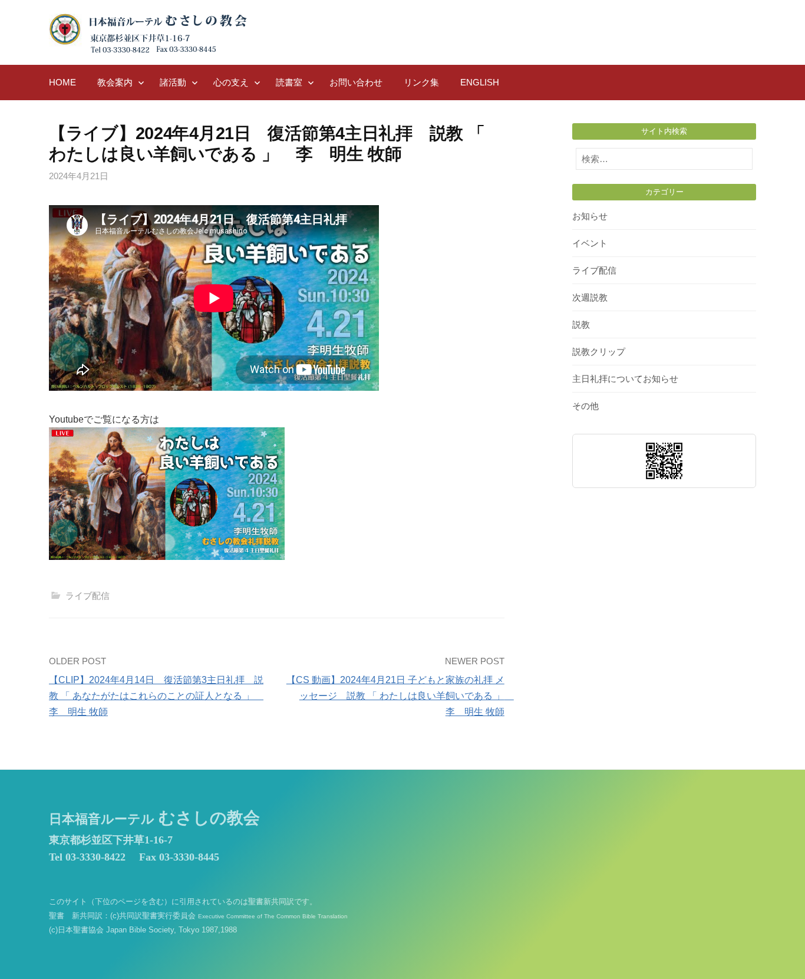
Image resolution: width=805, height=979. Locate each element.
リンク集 (421, 82)
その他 (585, 406)
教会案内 (115, 82)
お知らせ (590, 216)
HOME (62, 82)
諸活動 (173, 82)
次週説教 (590, 297)
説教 (581, 324)
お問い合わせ (355, 82)
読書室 (289, 82)
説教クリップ (598, 352)
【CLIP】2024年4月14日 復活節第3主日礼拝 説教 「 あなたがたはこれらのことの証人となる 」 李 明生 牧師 (156, 696)
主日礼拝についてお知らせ (625, 379)
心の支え (231, 82)
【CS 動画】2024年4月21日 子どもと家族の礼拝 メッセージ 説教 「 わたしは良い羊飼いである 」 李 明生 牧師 (400, 696)
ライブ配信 (87, 596)
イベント (590, 243)
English (479, 82)
